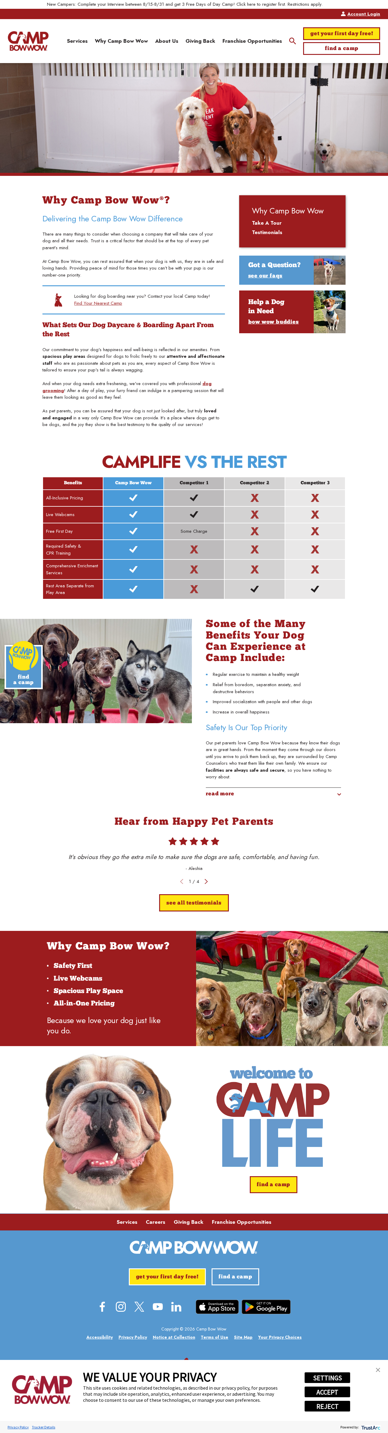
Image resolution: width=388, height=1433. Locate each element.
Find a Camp (341, 48)
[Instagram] (121, 1307)
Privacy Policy (18, 1427)
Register (333, 4)
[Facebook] (102, 1307)
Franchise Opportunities (241, 1222)
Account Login (363, 14)
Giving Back (188, 1222)
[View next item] (206, 881)
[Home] (28, 41)
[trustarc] (370, 1427)
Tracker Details (43, 1427)
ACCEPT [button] (327, 1392)
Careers (155, 1222)
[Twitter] (139, 1307)
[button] (378, 1370)
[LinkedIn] (176, 1307)
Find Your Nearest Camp (98, 303)
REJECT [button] (327, 1406)
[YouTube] (158, 1307)
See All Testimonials (194, 903)
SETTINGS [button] (327, 1378)
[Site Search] (292, 41)
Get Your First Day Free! (341, 33)
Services (127, 1222)
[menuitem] (77, 41)
